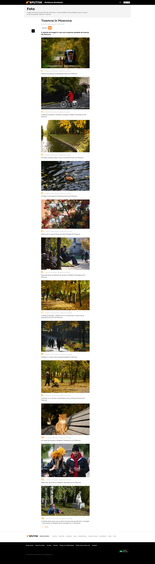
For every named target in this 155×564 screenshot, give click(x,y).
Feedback (94, 545)
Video (110, 536)
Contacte (49, 545)
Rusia (75, 536)
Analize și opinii (93, 536)
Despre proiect (30, 545)
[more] (89, 71)
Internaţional (82, 536)
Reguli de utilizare (40, 545)
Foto (43, 526)
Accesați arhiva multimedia (64, 71)
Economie (69, 536)
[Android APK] (123, 551)
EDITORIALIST (103, 536)
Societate (61, 536)
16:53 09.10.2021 (45, 24)
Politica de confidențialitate (67, 545)
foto (47, 526)
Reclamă (55, 545)
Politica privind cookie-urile (83, 545)
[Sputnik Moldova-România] (34, 4)
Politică (54, 536)
